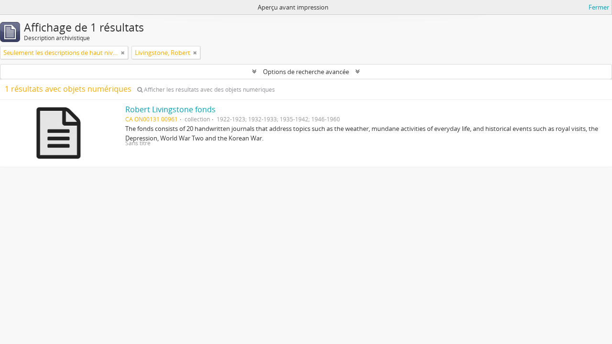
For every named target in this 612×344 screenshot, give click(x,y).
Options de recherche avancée (306, 71)
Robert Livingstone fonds (170, 109)
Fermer (599, 7)
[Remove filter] (123, 52)
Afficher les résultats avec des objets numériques (208, 90)
